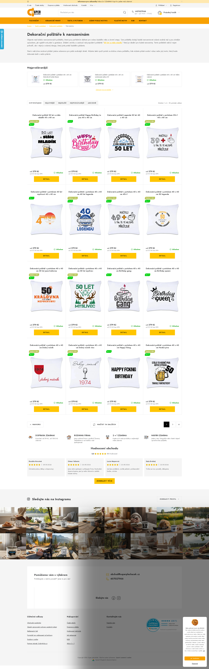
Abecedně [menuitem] (92, 103)
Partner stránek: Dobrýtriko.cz (37, 643)
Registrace (176, 5)
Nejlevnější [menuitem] (50, 103)
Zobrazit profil (168, 499)
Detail (46, 179)
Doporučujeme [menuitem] (35, 103)
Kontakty (109, 627)
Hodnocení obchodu (70, 5)
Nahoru (37, 424)
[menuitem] (35, 20)
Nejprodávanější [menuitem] (77, 103)
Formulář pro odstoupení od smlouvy (39, 635)
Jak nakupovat (71, 635)
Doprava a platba (54, 5)
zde (204, 650)
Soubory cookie (32, 639)
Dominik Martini (112, 660)
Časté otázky (39, 5)
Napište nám (111, 623)
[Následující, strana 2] (173, 424)
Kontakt (84, 5)
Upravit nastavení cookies (123, 658)
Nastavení (195, 663)
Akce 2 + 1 (70, 643)
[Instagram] (119, 598)
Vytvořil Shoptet (100, 660)
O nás (29, 5)
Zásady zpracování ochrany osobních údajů (42, 627)
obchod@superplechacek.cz (125, 574)
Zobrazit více (104, 481)
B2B (68, 639)
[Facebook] (113, 598)
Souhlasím (196, 658)
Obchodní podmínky (34, 623)
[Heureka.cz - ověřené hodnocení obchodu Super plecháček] (164, 625)
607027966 (140, 11)
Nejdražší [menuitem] (62, 103)
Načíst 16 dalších (106, 424)
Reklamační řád (32, 631)
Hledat (125, 12)
